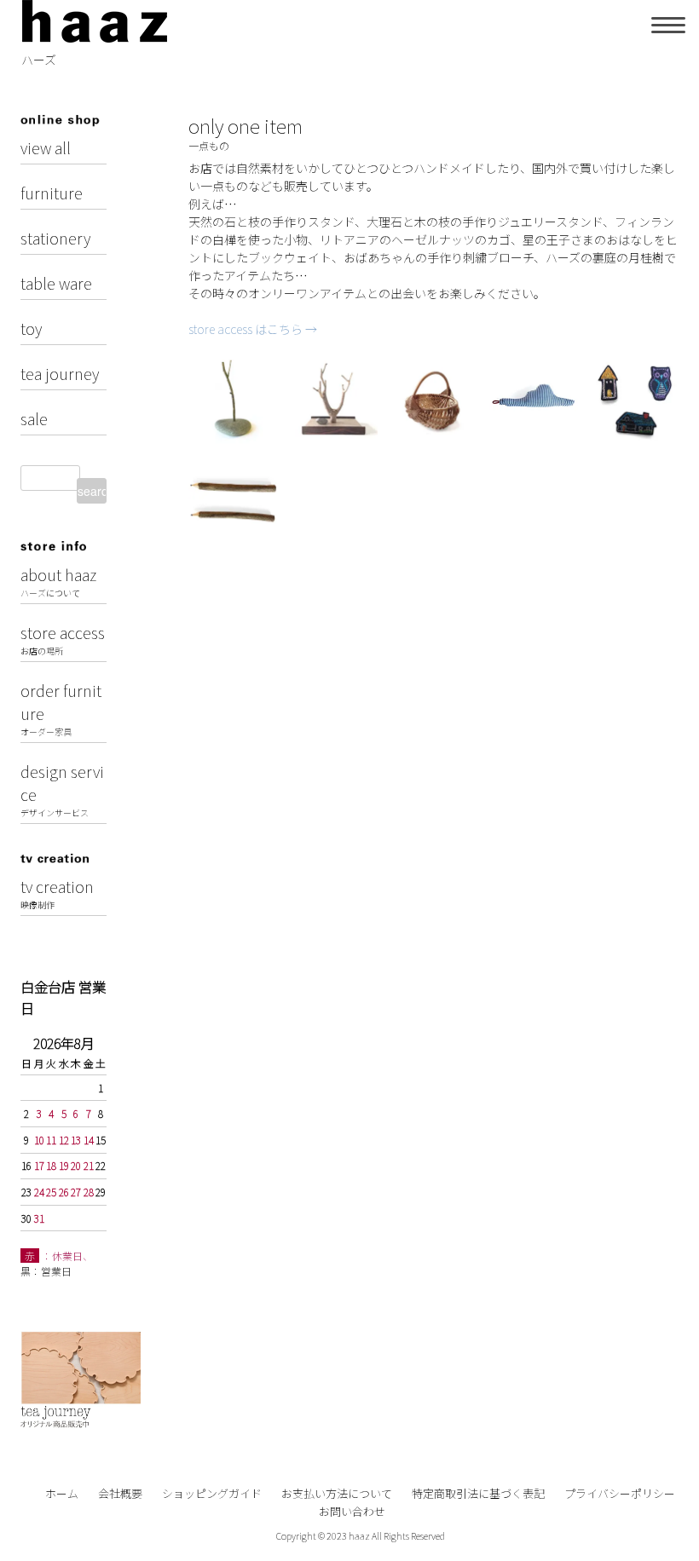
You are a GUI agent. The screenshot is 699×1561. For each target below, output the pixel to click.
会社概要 (120, 1493)
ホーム (61, 1493)
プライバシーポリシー (619, 1493)
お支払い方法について (336, 1493)
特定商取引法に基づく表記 (478, 1493)
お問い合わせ (352, 1511)
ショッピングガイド (212, 1493)
